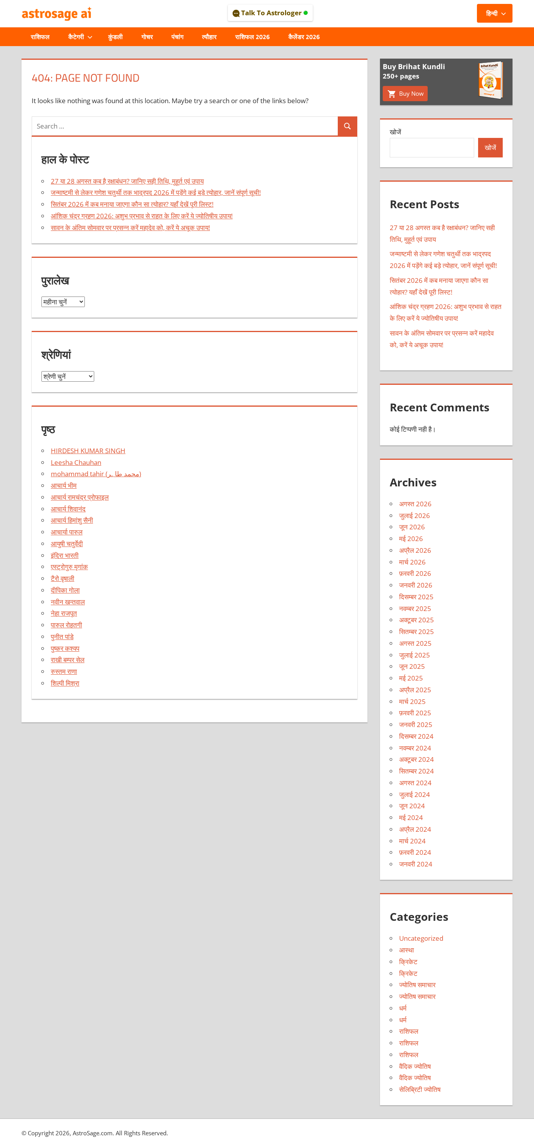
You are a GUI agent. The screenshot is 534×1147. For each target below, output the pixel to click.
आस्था (406, 949)
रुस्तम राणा (64, 671)
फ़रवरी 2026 (415, 573)
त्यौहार (209, 36)
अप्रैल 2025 (415, 689)
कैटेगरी (76, 36)
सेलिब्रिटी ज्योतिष (420, 1089)
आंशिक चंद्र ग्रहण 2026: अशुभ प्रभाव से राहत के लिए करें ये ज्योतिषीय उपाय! (142, 215)
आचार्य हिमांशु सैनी (72, 520)
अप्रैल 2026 (415, 550)
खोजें (395, 131)
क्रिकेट (408, 961)
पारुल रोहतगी (66, 624)
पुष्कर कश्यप (65, 648)
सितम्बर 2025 (416, 631)
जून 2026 (412, 526)
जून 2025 (412, 666)
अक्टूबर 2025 (416, 619)
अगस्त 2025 (415, 643)
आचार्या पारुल (66, 531)
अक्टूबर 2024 (416, 759)
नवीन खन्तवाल (68, 601)
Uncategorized (421, 938)
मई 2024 (411, 817)
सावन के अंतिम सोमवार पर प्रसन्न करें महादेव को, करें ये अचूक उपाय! (130, 227)
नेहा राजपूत (64, 613)
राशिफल (40, 36)
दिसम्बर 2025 (416, 596)
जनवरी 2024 (415, 863)
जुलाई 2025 (414, 654)
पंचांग (177, 36)
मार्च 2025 (412, 701)
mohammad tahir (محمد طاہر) (96, 473)
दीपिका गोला (65, 590)
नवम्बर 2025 (415, 608)
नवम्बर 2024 (415, 747)
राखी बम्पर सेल (67, 659)
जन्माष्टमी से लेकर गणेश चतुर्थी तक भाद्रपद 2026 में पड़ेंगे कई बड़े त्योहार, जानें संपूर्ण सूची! (156, 192)
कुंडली (115, 36)
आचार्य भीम (64, 485)
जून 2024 (412, 805)
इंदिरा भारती (65, 555)
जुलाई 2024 (414, 794)
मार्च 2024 (412, 840)
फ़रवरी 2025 (415, 712)
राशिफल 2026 (252, 36)
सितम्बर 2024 (416, 770)
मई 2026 (411, 538)
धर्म (403, 1008)
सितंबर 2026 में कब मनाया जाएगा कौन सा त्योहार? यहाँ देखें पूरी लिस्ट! (132, 204)
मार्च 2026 (412, 561)
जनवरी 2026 (415, 585)
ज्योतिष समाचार (417, 984)
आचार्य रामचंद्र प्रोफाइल (80, 497)
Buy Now (411, 93)
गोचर (147, 36)
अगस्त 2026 (415, 503)
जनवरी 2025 (415, 724)
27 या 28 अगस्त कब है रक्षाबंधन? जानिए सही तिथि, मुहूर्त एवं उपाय (127, 181)
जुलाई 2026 (414, 515)
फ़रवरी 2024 (415, 852)
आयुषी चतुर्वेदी (67, 543)
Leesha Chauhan (76, 462)
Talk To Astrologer (271, 12)
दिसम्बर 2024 (416, 736)
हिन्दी (492, 13)
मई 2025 (411, 678)
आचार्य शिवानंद (68, 508)
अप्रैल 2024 (415, 829)
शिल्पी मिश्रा (65, 683)
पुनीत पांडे (62, 636)
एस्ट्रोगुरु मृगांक (69, 566)
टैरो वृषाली (62, 578)
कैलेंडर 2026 (304, 36)
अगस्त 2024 (415, 782)
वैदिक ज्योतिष (415, 1066)
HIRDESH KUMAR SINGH (88, 450)
